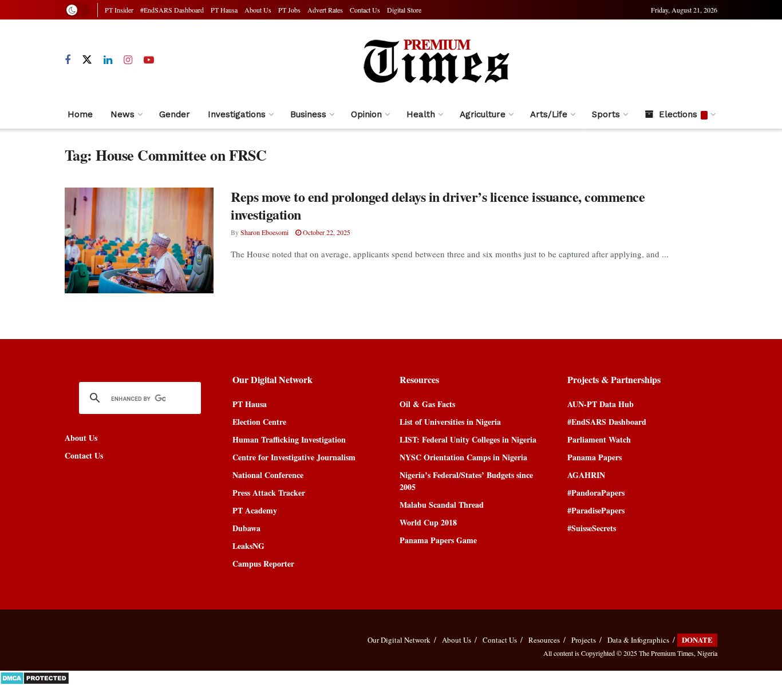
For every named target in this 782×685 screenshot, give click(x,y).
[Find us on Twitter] (87, 60)
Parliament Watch (599, 439)
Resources (544, 640)
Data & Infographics (638, 640)
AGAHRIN (586, 475)
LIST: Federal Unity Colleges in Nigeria (468, 439)
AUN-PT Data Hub (600, 404)
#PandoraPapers (596, 493)
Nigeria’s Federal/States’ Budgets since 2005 (466, 481)
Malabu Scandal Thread (442, 505)
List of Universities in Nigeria (450, 422)
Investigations (237, 114)
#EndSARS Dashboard (172, 9)
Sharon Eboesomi (264, 232)
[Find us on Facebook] (67, 60)
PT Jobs (289, 9)
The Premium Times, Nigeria (678, 653)
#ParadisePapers (596, 510)
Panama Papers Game (438, 540)
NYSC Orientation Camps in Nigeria (463, 457)
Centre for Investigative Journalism (294, 457)
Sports (606, 114)
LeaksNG (248, 546)
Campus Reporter (263, 563)
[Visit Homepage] (436, 60)
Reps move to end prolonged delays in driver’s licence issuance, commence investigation (438, 205)
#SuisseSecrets (591, 528)
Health (420, 114)
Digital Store (404, 9)
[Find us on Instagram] (128, 60)
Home (80, 114)
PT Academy (254, 510)
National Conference (267, 475)
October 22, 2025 (325, 232)
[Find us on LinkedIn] (108, 60)
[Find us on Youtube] (149, 60)
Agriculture (482, 114)
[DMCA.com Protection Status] (34, 676)
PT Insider (119, 9)
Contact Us (365, 9)
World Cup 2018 (428, 522)
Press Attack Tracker (268, 493)
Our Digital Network (399, 640)
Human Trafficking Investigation (289, 439)
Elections (678, 114)
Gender (174, 114)
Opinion (366, 114)
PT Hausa (224, 9)
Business (308, 114)
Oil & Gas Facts (427, 404)
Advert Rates (325, 9)
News (122, 114)
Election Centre (259, 422)
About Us (257, 9)
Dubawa (246, 528)
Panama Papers (594, 457)
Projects (583, 640)
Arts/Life (548, 114)
